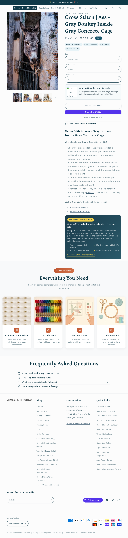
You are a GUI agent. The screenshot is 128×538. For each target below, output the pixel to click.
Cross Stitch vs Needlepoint (43, 471)
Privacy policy (58, 532)
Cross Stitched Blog (45, 439)
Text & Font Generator (106, 420)
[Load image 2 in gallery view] (27, 97)
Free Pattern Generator (106, 416)
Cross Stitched (18, 532)
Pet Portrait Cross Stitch (47, 460)
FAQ (38, 429)
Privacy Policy (42, 425)
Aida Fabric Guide (104, 460)
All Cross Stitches (104, 407)
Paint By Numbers (79, 207)
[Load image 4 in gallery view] (47, 97)
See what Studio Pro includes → (81, 255)
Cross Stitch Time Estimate (44, 478)
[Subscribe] (51, 500)
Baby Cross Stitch (44, 455)
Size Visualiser (103, 439)
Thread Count (70, 74)
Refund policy (46, 532)
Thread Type (70, 64)
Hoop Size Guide (103, 443)
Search (39, 407)
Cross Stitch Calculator (107, 425)
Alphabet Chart (103, 448)
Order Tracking (43, 434)
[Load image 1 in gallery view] (17, 97)
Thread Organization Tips (47, 485)
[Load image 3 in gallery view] (37, 97)
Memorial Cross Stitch (46, 465)
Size (66, 54)
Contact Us (41, 411)
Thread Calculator (104, 434)
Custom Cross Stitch (106, 411)
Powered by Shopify (31, 532)
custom (90, 192)
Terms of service (72, 532)
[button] (72, 8)
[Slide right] (55, 97)
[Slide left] (9, 97)
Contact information (87, 532)
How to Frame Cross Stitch (108, 469)
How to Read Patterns (106, 465)
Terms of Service (43, 416)
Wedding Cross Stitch (46, 451)
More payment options (93, 117)
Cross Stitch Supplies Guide (46, 444)
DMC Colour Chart (104, 429)
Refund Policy (42, 420)
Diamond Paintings (80, 211)
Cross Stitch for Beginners (103, 454)
